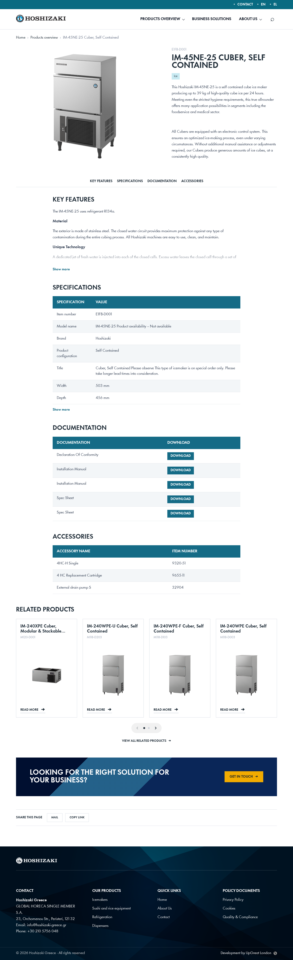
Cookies (229, 908)
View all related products (146, 741)
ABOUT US (248, 19)
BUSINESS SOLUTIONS (211, 19)
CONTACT (245, 4)
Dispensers (100, 926)
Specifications (130, 181)
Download (181, 456)
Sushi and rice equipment (111, 908)
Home (20, 38)
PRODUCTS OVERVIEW (160, 19)
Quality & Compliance (240, 917)
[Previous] (137, 728)
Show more (61, 269)
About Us (164, 908)
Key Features (101, 181)
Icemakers (100, 900)
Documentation (162, 181)
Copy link (77, 817)
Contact (163, 917)
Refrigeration (102, 917)
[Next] (155, 728)
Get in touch (244, 777)
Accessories (192, 181)
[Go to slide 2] (149, 728)
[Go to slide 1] (144, 728)
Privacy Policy (233, 900)
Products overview (44, 38)
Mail (54, 817)
